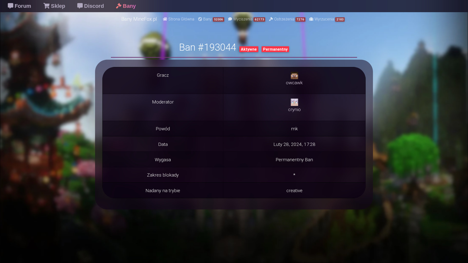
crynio (294, 109)
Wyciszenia (248, 19)
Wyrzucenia (328, 19)
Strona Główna (181, 19)
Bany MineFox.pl (139, 19)
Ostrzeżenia (289, 19)
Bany (213, 19)
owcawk (294, 82)
